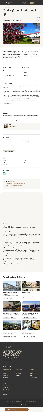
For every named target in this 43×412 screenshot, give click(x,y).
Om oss (4, 383)
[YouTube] (10, 366)
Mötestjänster (19, 369)
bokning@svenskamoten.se (18, 401)
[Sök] (25, 3)
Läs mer (6, 106)
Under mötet (18, 373)
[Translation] (22, 3)
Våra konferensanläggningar (8, 385)
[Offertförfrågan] (28, 3)
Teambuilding (5, 377)
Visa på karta (37, 20)
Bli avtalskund (5, 392)
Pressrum (29, 404)
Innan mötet (18, 371)
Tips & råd (32, 369)
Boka (32, 2)
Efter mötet (18, 375)
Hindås (9, 7)
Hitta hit (5, 267)
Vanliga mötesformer (7, 369)
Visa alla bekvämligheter (9, 151)
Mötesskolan (32, 373)
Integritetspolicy (23, 404)
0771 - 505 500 (26, 401)
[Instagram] (8, 366)
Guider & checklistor (34, 371)
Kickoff (4, 371)
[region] (21, 211)
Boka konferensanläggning (11, 409)
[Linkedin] (3, 366)
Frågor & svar (5, 387)
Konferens (5, 7)
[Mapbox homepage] (5, 223)
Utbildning (4, 378)
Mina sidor (10, 404)
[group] (12, 286)
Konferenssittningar (33, 377)
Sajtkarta (33, 404)
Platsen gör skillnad (33, 375)
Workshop (4, 380)
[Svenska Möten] (7, 2)
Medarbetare (5, 394)
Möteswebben (16, 404)
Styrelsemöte (5, 375)
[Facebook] (5, 366)
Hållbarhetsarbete (6, 389)
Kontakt (4, 391)
